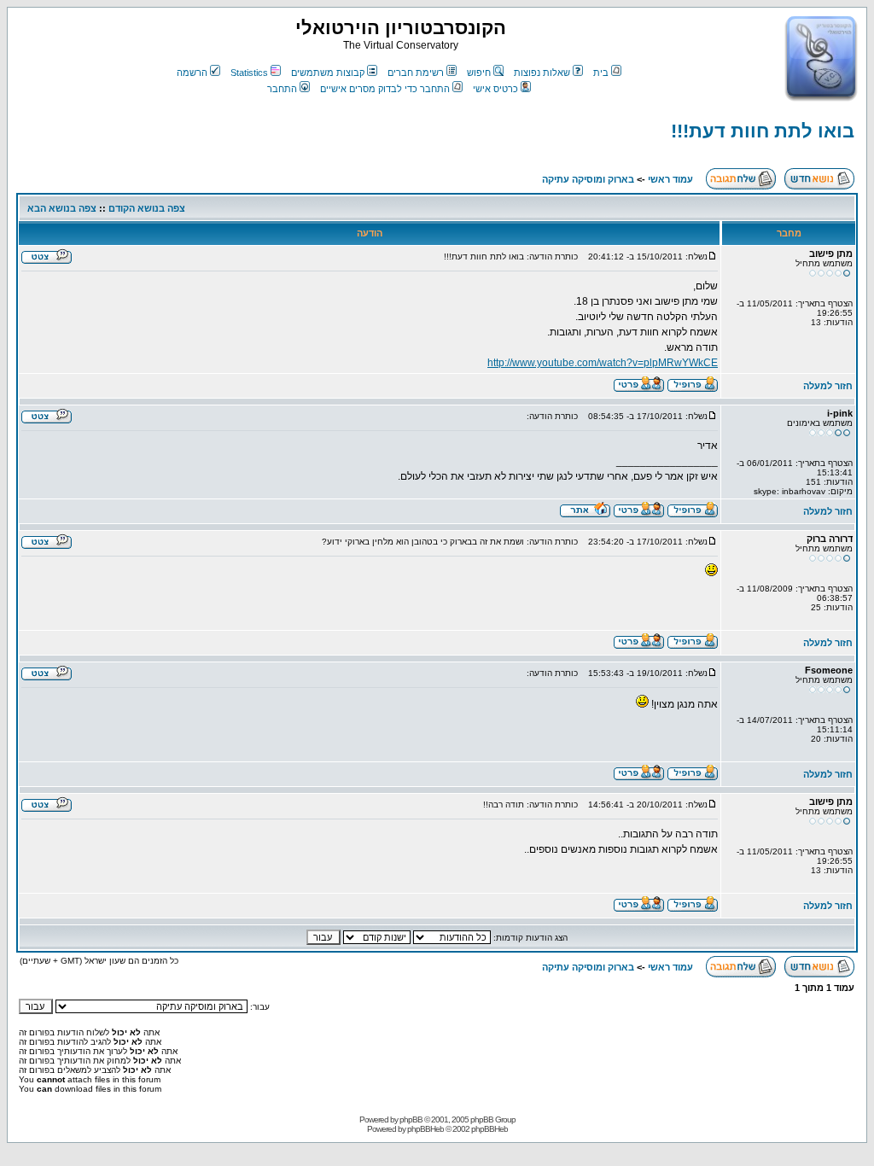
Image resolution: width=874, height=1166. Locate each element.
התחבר (282, 89)
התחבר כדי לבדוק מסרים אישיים (385, 89)
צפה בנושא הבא (61, 208)
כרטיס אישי (495, 89)
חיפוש (479, 72)
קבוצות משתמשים (327, 72)
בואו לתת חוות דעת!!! (762, 131)
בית (601, 72)
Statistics (249, 72)
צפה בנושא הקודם (146, 208)
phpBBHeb (425, 1129)
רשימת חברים (415, 72)
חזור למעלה (828, 386)
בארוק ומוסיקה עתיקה (588, 179)
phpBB (410, 1119)
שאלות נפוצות (542, 72)
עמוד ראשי (670, 179)
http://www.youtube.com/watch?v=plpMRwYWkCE (602, 363)
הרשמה (192, 72)
